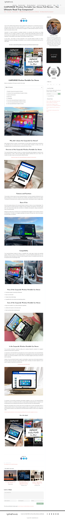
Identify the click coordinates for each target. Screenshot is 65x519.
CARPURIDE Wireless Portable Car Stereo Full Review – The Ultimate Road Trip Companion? (36, 11)
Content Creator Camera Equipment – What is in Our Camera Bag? (37, 483)
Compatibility (9, 98)
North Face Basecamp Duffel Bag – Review (10, 482)
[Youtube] (59, 84)
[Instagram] (53, 84)
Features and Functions (11, 94)
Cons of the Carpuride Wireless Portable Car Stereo (16, 101)
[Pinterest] (56, 84)
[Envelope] (58, 514)
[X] (48, 84)
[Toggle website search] (61, 5)
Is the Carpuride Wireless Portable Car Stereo (15, 103)
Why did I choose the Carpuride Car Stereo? (15, 91)
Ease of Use (9, 96)
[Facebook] (51, 84)
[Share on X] (24, 21)
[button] (41, 87)
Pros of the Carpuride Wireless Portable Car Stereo (16, 100)
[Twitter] (49, 514)
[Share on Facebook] (21, 21)
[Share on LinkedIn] (26, 21)
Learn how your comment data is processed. (26, 506)
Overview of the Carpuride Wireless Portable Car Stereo (17, 93)
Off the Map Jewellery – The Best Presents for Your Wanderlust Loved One (24, 483)
